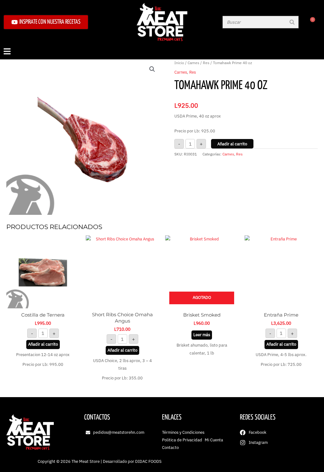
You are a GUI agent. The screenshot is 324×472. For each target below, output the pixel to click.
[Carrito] (310, 22)
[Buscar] (292, 22)
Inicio (179, 62)
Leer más (201, 334)
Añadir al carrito (232, 144)
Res (206, 62)
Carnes (193, 62)
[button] (162, 51)
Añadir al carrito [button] (43, 344)
